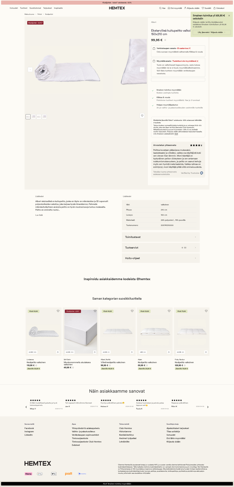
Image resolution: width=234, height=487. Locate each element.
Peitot (40, 14)
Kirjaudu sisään (173, 441)
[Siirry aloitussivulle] (117, 8)
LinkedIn (28, 435)
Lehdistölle (124, 441)
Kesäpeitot (49, 14)
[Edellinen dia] (30, 69)
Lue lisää (39, 215)
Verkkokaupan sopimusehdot (85, 435)
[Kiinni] (229, 15)
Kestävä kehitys (126, 435)
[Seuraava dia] (142, 69)
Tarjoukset (47, 8)
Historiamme (125, 431)
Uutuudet (14, 8)
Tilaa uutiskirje (173, 431)
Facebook (29, 428)
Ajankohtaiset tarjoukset (178, 428)
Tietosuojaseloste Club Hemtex (86, 441)
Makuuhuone (29, 14)
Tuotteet (23, 8)
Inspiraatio (58, 8)
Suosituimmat (35, 8)
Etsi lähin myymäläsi (176, 438)
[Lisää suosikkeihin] (142, 115)
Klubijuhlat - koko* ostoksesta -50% (117, 3)
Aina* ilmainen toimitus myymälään (117, 484)
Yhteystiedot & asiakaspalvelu (86, 428)
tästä (176, 134)
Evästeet (76, 445)
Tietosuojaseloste (80, 438)
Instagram (29, 431)
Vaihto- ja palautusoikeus (83, 431)
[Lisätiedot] (165, 40)
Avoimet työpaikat (127, 438)
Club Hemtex (125, 428)
